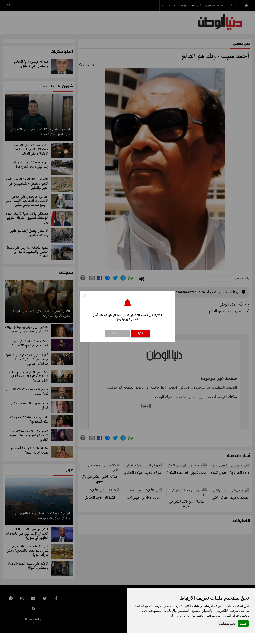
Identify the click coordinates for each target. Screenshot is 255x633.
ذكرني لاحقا (117, 333)
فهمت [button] (243, 623)
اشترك (140, 333)
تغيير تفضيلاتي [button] (227, 623)
